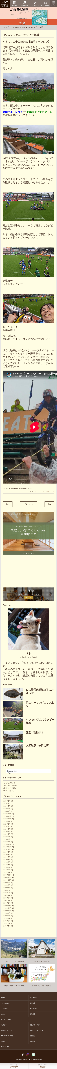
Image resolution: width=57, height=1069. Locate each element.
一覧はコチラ (28, 504)
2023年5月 (6, 801)
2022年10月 (7, 819)
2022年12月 (7, 814)
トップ (6, 27)
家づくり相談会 (6, 1019)
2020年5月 (6, 893)
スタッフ (4, 1014)
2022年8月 (6, 824)
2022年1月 (6, 842)
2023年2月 (6, 809)
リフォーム (4, 1008)
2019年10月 (7, 911)
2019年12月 (7, 906)
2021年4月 (6, 865)
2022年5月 (6, 832)
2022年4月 (6, 834)
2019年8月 (6, 916)
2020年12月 (7, 875)
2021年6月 (6, 860)
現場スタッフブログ (7, 1030)
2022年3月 (6, 837)
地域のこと (50, 491)
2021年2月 (6, 870)
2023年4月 (6, 804)
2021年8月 (6, 855)
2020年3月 (6, 898)
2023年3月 (6, 806)
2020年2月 (6, 900)
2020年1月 (6, 903)
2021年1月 (6, 872)
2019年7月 (6, 918)
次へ (49, 504)
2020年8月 (6, 885)
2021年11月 (7, 847)
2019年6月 (6, 921)
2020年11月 (7, 878)
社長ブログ (4, 1025)
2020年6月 (6, 890)
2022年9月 (6, 821)
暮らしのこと (8, 786)
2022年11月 (7, 816)
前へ (7, 504)
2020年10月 (7, 880)
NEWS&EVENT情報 (7, 1036)
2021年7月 (6, 857)
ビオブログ (15, 27)
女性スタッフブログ (36, 1025)
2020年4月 (6, 895)
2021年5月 (6, 862)
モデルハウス (5, 1003)
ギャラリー (33, 1008)
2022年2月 (6, 839)
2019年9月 (6, 913)
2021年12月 (7, 844)
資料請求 (32, 1041)
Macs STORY (5, 1046)
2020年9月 (6, 883)
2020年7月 (6, 888)
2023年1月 (6, 811)
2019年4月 (6, 926)
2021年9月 (6, 852)
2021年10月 (7, 849)
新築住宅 (32, 1003)
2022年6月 (6, 829)
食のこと (6, 791)
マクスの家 (33, 997)
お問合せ (32, 1036)
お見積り (4, 1041)
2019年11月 (7, 908)
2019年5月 (6, 923)
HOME (3, 997)
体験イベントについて (36, 1030)
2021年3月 (6, 867)
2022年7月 (6, 827)
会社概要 (32, 1014)
